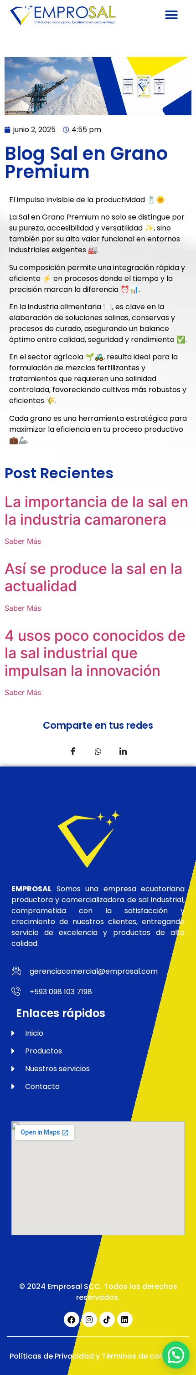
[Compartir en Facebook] (73, 750)
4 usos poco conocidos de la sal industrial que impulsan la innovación (95, 653)
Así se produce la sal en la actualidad (93, 577)
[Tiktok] (107, 1319)
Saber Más (23, 541)
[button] (171, 15)
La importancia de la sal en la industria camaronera (96, 510)
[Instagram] (89, 1319)
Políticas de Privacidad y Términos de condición (98, 1356)
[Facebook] (71, 1319)
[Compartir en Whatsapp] (98, 750)
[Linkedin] (125, 1319)
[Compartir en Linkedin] (123, 750)
